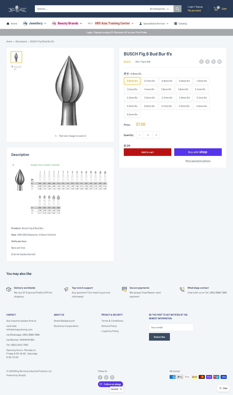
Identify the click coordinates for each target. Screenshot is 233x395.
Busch (127, 61)
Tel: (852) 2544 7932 (17, 344)
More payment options (198, 160)
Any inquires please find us (21, 320)
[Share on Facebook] (201, 61)
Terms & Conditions (112, 320)
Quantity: (129, 134)
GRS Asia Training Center (112, 23)
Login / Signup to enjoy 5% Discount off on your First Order (116, 32)
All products (21, 41)
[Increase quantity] (156, 135)
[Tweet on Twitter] (213, 61)
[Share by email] (219, 61)
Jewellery (36, 23)
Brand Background (64, 320)
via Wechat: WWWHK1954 (20, 339)
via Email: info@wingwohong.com (19, 327)
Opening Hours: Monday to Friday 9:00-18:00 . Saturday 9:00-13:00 (21, 353)
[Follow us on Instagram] (112, 377)
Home (14, 23)
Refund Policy (109, 325)
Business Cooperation (66, 325)
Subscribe (159, 336)
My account (194, 10)
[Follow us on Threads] (106, 377)
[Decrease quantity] (139, 135)
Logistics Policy (110, 330)
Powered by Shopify (16, 375)
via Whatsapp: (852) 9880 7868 (22, 334)
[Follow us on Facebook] (100, 377)
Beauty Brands (68, 23)
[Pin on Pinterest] (207, 61)
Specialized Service (154, 23)
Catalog (182, 23)
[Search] (177, 8)
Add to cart (147, 152)
